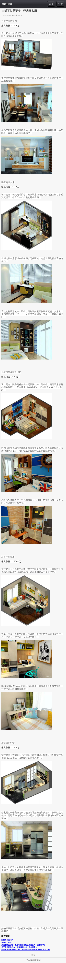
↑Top (28, 960)
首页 (51, 4)
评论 (33, 955)
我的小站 (7, 4)
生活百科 (19, 15)
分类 (60, 4)
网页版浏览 (35, 960)
